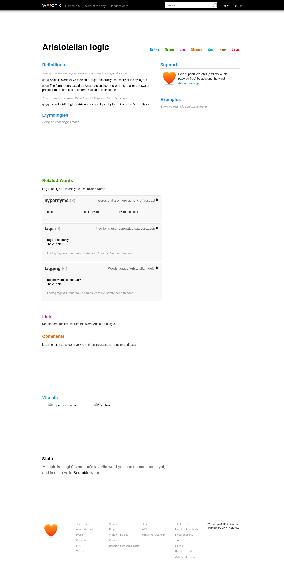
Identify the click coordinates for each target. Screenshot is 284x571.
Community (72, 6)
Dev (145, 523)
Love (235, 49)
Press (79, 534)
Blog (112, 529)
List (182, 49)
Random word (119, 6)
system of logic (128, 211)
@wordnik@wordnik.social (124, 546)
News (113, 523)
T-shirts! (80, 551)
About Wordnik (85, 529)
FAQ (78, 546)
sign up (59, 188)
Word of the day (95, 6)
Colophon (81, 540)
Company (83, 523)
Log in (46, 188)
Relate (169, 49)
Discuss (196, 49)
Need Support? (184, 534)
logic (50, 211)
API (144, 529)
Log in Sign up (231, 5)
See (211, 49)
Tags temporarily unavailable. (58, 241)
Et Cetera (181, 523)
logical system (92, 211)
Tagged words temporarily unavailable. (64, 281)
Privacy (179, 546)
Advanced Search (185, 557)
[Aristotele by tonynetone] (102, 405)
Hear (222, 49)
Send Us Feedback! (187, 529)
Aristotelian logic (189, 83)
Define (154, 49)
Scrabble (81, 472)
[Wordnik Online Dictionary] (51, 5)
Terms (179, 540)
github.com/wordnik (153, 534)
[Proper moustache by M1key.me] (62, 405)
